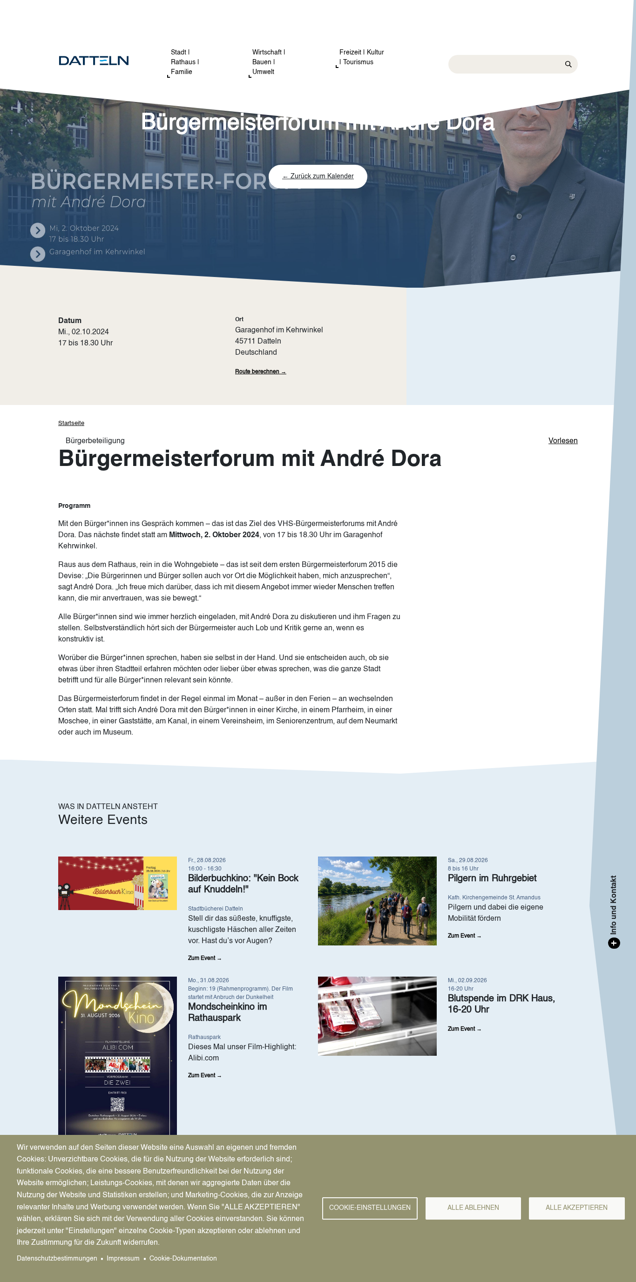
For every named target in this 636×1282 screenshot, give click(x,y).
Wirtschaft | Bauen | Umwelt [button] (268, 62)
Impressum (123, 1259)
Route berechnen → (260, 372)
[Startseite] (103, 61)
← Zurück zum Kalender (318, 176)
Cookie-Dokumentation (183, 1259)
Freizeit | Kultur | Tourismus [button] (361, 57)
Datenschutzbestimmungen (57, 1259)
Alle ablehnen (473, 1208)
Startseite (71, 423)
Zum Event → (205, 958)
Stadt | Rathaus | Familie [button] (185, 62)
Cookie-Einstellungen (370, 1208)
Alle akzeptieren (577, 1208)
